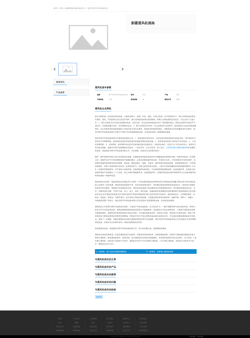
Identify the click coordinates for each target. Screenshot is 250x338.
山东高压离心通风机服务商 (177, 147)
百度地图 (192, 336)
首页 (60, 319)
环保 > (62, 8)
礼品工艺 (126, 330)
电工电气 (110, 326)
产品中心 (76, 319)
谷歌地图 (200, 336)
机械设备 (110, 330)
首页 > (56, 8)
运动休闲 (143, 322)
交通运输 (76, 326)
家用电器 (60, 330)
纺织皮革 (60, 326)
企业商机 (93, 319)
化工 (93, 322)
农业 (60, 322)
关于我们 (110, 319)
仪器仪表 (93, 326)
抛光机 (99, 297)
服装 (76, 322)
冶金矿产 (126, 322)
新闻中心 (126, 319)
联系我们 (143, 319)
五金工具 (93, 330)
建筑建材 (126, 326)
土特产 (110, 322)
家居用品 (76, 330)
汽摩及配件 (143, 330)
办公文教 (143, 326)
